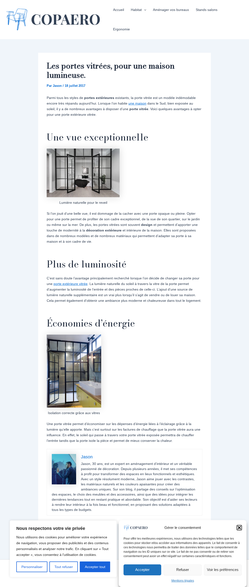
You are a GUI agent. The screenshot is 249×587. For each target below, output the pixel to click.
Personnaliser (32, 567)
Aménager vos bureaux (171, 10)
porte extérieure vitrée (70, 284)
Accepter (142, 570)
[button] (239, 527)
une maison (137, 103)
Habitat (136, 10)
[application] (144, 9)
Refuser (182, 570)
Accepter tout (95, 567)
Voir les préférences (223, 570)
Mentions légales (182, 580)
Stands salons (206, 10)
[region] (63, 548)
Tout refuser (63, 567)
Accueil (118, 10)
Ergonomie (121, 29)
